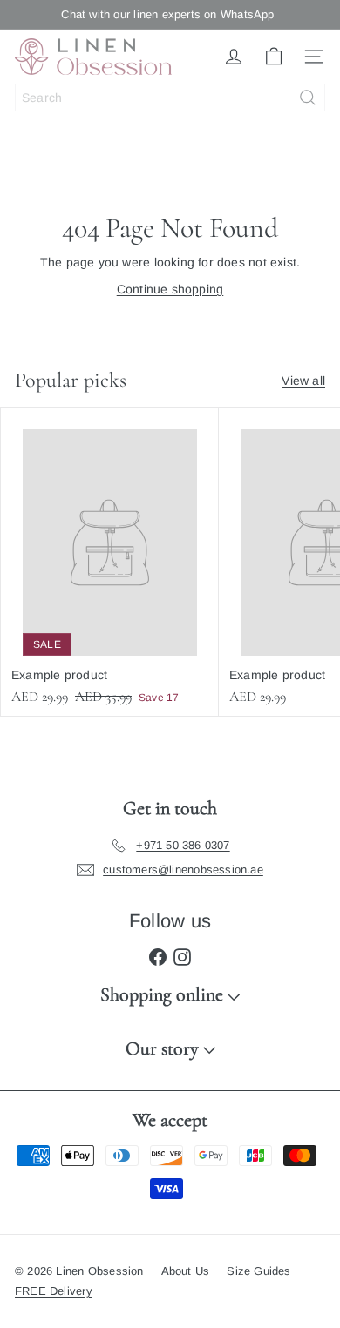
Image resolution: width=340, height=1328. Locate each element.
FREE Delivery (53, 1291)
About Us (185, 1270)
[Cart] (274, 56)
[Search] (307, 97)
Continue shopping (170, 289)
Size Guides (258, 1270)
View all (303, 381)
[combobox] (170, 97)
